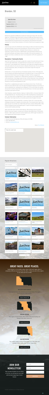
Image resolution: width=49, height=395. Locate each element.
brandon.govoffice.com (14, 122)
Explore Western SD (24, 297)
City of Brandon (41, 125)
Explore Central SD (24, 322)
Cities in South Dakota (24, 31)
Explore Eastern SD (24, 347)
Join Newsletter (43, 2)
